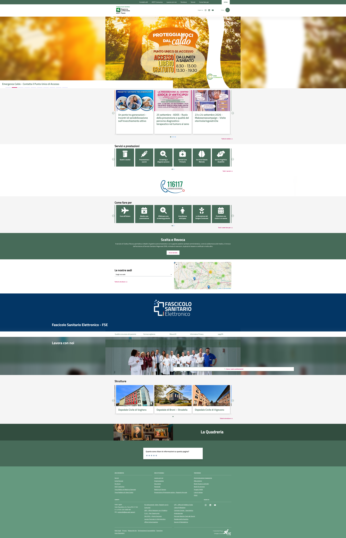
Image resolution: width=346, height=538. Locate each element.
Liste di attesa (220, 334)
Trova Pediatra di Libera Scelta (124, 492)
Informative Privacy (173, 334)
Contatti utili (143, 2)
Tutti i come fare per (224, 227)
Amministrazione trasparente (203, 478)
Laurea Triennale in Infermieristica (154, 519)
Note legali (118, 531)
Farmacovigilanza (125, 334)
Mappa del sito (132, 531)
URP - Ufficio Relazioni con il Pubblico (155, 510)
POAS (195, 495)
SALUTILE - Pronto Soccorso (153, 516)
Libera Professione (179, 507)
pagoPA (196, 334)
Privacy (124, 531)
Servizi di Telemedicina (181, 522)
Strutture (184, 2)
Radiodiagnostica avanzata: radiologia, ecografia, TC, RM (32, 84)
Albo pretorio (198, 481)
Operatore (159, 531)
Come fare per (204, 2)
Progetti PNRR (198, 489)
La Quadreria (212, 431)
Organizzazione (159, 481)
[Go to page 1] (170, 136)
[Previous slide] (113, 113)
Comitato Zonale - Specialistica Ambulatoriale (183, 511)
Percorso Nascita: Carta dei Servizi (184, 516)
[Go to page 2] (172, 136)
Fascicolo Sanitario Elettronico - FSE (80, 325)
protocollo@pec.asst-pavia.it (126, 512)
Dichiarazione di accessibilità (146, 531)
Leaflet (219, 288)
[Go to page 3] (173, 136)
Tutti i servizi (227, 171)
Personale (157, 487)
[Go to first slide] (232, 400)
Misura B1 (149, 334)
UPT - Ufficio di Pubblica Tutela (183, 505)
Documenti (157, 484)
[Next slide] (232, 113)
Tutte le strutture (120, 282)
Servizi (193, 2)
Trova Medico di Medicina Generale (125, 489)
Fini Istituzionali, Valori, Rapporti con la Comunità (156, 506)
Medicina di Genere (160, 489)
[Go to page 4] (175, 136)
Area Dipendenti (120, 533)
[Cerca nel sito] (227, 10)
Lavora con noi (172, 2)
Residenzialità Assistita (181, 519)
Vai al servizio (173, 253)
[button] (183, 281)
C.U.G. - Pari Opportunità (151, 513)
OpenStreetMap (227, 288)
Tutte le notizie (226, 139)
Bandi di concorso (199, 487)
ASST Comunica (157, 2)
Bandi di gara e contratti (201, 484)
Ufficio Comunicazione (151, 522)
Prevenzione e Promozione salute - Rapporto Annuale (170, 492)
